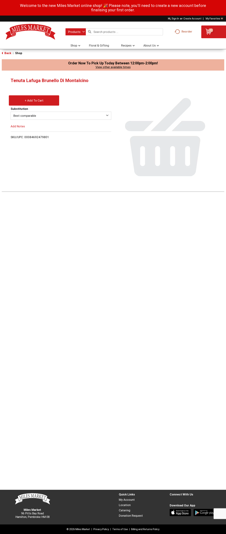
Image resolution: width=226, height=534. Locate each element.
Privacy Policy (101, 529)
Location (125, 505)
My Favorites (213, 18)
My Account (127, 499)
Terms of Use (120, 529)
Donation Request (131, 515)
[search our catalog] (90, 31)
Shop (18, 53)
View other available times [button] (113, 67)
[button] (34, 99)
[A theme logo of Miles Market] (30, 32)
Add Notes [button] (18, 126)
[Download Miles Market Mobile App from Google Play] (205, 513)
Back (7, 53)
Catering (124, 510)
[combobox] (76, 31)
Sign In (175, 18)
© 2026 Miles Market (78, 529)
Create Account (192, 18)
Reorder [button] (187, 31)
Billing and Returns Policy (145, 529)
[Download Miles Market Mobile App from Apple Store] (181, 513)
